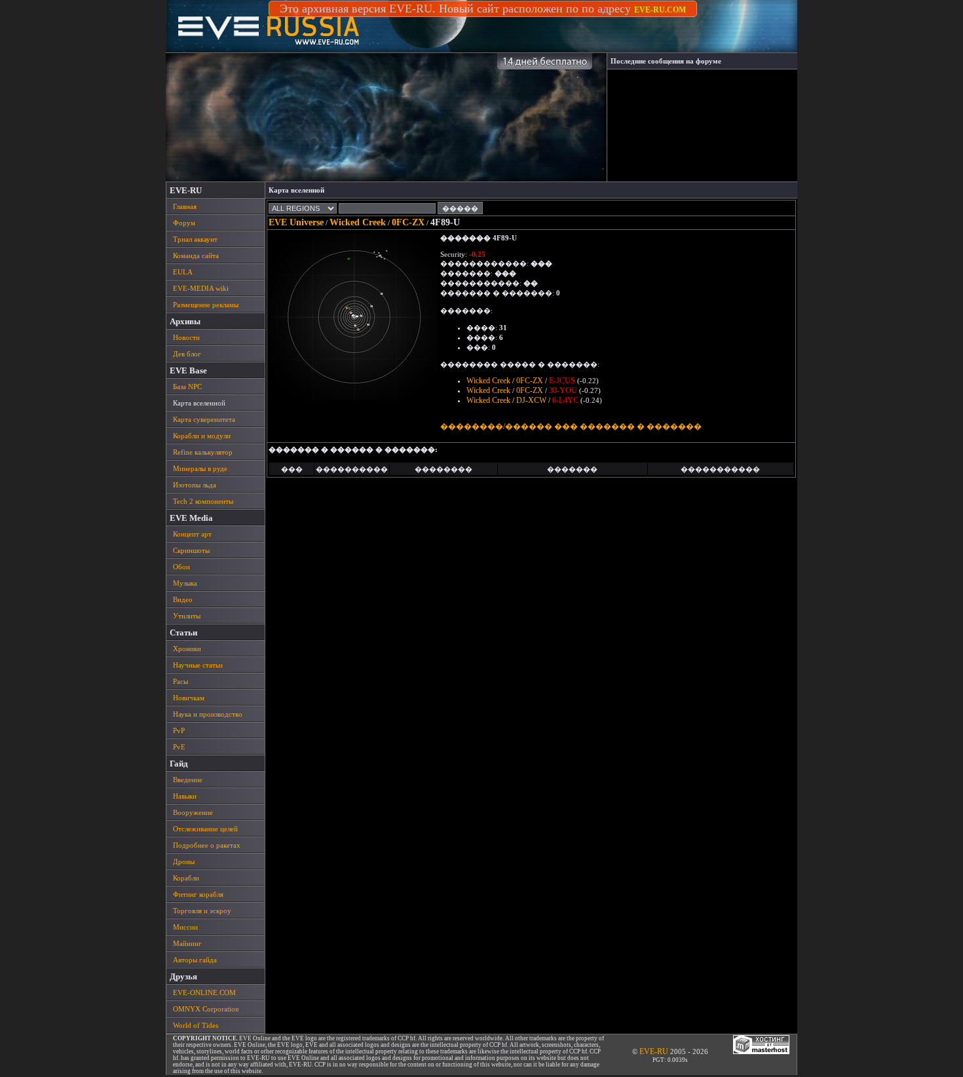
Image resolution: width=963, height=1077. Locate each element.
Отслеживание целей (205, 829)
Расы (180, 681)
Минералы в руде (200, 468)
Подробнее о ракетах (206, 845)
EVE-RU (653, 1051)
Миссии (185, 927)
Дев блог (187, 354)
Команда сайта (196, 255)
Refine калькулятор (203, 452)
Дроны (184, 861)
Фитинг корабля (198, 894)
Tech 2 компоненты (203, 501)
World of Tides (195, 1025)
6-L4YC (565, 400)
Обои (181, 567)
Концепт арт (192, 534)
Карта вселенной (199, 403)
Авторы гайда (195, 960)
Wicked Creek (358, 222)
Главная (185, 206)
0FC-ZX (408, 222)
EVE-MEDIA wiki (201, 288)
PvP (179, 730)
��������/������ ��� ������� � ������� (571, 426)
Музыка (185, 583)
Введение (187, 780)
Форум (184, 223)
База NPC (187, 386)
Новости (186, 337)
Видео (183, 599)
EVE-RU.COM (660, 9)
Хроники (187, 648)
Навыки (185, 796)
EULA (183, 272)
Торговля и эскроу (202, 911)
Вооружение (193, 812)
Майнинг (187, 943)
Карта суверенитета (204, 419)
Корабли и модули (202, 436)
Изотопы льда (194, 485)
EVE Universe (296, 222)
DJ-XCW (531, 400)
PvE (179, 747)
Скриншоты (191, 550)
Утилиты (186, 616)
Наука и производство (207, 714)
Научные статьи (198, 665)
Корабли (186, 878)
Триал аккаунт (195, 239)
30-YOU (563, 390)
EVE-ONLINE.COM (204, 992)
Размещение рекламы (205, 305)
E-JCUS (562, 380)
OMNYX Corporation (206, 1009)
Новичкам (188, 698)
